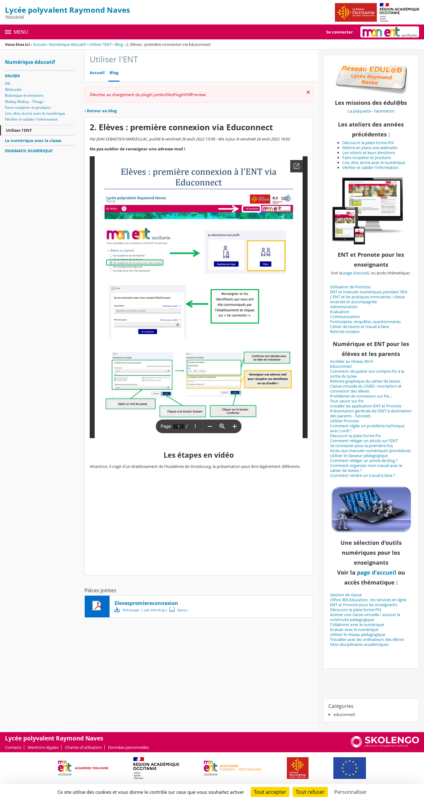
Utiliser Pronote (344, 421)
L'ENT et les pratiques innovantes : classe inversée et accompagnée (367, 299)
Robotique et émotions (24, 95)
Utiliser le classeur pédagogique (359, 455)
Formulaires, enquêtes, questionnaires (365, 321)
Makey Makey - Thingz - (25, 101)
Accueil (39, 44)
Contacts (13, 747)
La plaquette (359, 111)
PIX (7, 83)
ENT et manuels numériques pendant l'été (368, 292)
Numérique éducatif (67, 44)
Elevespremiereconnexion (146, 603)
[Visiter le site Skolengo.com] (385, 746)
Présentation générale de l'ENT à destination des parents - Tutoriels (371, 413)
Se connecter (339, 32)
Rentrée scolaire (344, 331)
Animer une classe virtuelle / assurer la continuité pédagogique (365, 617)
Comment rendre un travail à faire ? (362, 475)
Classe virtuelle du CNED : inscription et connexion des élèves (366, 388)
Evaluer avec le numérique (354, 629)
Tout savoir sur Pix (347, 401)
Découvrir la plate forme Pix (355, 435)
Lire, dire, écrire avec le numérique (35, 113)
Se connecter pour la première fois (361, 445)
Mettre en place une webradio (370, 147)
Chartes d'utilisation (83, 747)
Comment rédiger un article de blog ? (364, 460)
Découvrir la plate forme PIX (368, 142)
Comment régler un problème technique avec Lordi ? (367, 428)
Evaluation (340, 311)
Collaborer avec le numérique (357, 624)
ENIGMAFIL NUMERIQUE (28, 150)
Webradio (13, 89)
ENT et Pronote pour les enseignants (363, 604)
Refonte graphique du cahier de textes (365, 381)
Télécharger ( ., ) (144, 610)
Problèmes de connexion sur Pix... (361, 396)
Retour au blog (100, 110)
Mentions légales (43, 747)
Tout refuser (310, 792)
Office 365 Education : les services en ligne (368, 599)
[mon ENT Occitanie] (389, 31)
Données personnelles (128, 747)
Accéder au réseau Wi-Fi (351, 361)
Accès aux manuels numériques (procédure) (370, 450)
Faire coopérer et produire (28, 107)
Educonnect (341, 366)
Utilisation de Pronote (350, 287)
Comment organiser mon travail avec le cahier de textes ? (366, 468)
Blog (119, 44)
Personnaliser (350, 792)
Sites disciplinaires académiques (359, 644)
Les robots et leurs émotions (368, 152)
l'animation (384, 111)
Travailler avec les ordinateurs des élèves (367, 639)
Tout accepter (270, 792)
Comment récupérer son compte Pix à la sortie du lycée (367, 373)
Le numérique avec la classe (33, 140)
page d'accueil (356, 273)
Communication (345, 316)
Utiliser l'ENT (100, 44)
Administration (344, 306)
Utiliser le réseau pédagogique (357, 634)
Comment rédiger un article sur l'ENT (364, 440)
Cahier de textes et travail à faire (359, 326)
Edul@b (12, 75)
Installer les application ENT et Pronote (365, 406)
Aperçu (178, 609)
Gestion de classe (346, 595)
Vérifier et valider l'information (31, 119)
